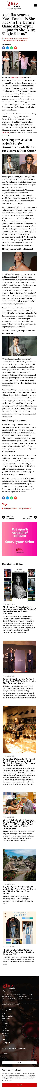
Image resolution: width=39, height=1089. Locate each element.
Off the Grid (5, 1023)
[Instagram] (3, 1043)
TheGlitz (5, 133)
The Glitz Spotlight (22, 38)
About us (4, 1035)
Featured (6, 38)
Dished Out (5, 1021)
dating (21, 508)
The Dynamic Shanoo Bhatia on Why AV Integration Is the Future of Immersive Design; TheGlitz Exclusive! (19, 610)
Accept (19, 1085)
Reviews (4, 1028)
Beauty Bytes (6, 1018)
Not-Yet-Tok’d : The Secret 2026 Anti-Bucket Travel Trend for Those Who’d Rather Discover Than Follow (19, 890)
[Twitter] (10, 1043)
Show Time (13, 38)
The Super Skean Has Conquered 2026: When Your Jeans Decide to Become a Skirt (18, 952)
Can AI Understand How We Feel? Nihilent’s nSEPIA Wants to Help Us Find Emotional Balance (19, 681)
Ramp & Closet (6, 1026)
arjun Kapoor (8, 508)
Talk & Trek (5, 1033)
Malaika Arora (17, 78)
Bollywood (15, 508)
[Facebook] (6, 1043)
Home (4, 1013)
